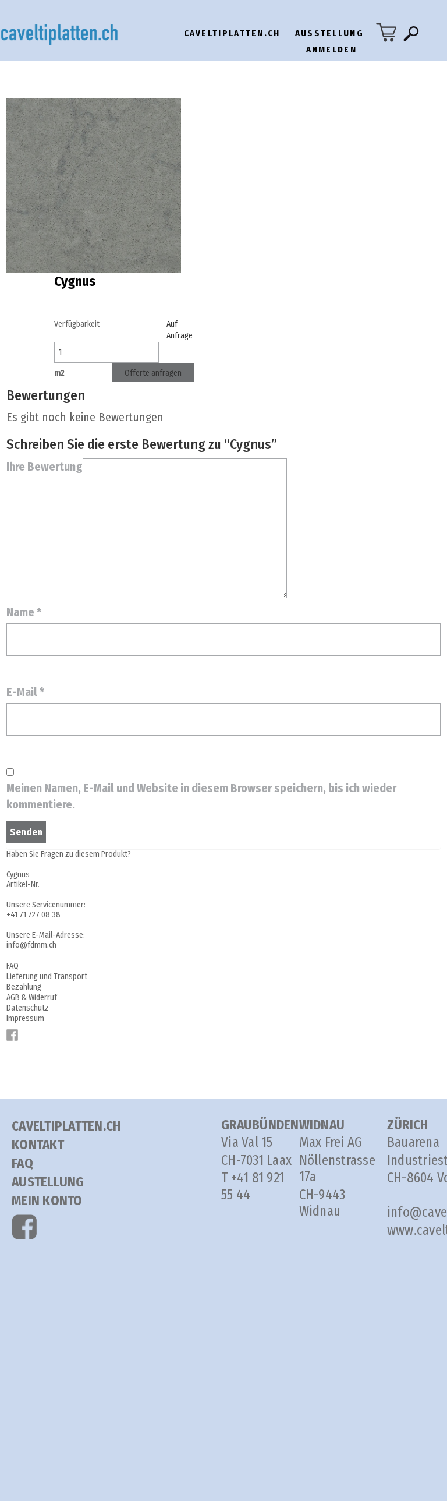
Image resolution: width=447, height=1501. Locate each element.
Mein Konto (47, 1200)
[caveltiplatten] (70, 33)
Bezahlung (23, 987)
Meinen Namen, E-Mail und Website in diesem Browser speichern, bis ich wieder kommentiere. (201, 796)
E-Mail (25, 692)
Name (23, 612)
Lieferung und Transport (46, 976)
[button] (413, 36)
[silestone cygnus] (93, 185)
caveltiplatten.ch (232, 33)
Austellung (48, 1182)
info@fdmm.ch (31, 945)
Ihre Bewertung (44, 467)
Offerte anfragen (153, 373)
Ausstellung (329, 33)
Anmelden (331, 49)
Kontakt (38, 1144)
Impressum (25, 1018)
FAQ (12, 966)
